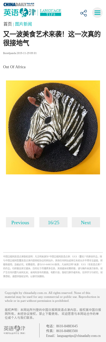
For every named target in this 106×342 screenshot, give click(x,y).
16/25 (53, 222)
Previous (20, 222)
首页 (8, 24)
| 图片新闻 (22, 24)
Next (86, 222)
